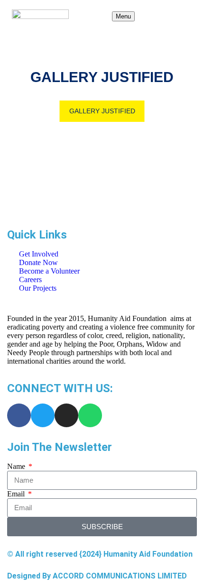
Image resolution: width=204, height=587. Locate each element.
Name (17, 466)
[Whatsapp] (90, 415)
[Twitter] (43, 415)
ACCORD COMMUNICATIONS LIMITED (120, 575)
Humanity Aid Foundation (148, 554)
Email (17, 494)
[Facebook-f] (19, 415)
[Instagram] (66, 415)
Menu (123, 16)
